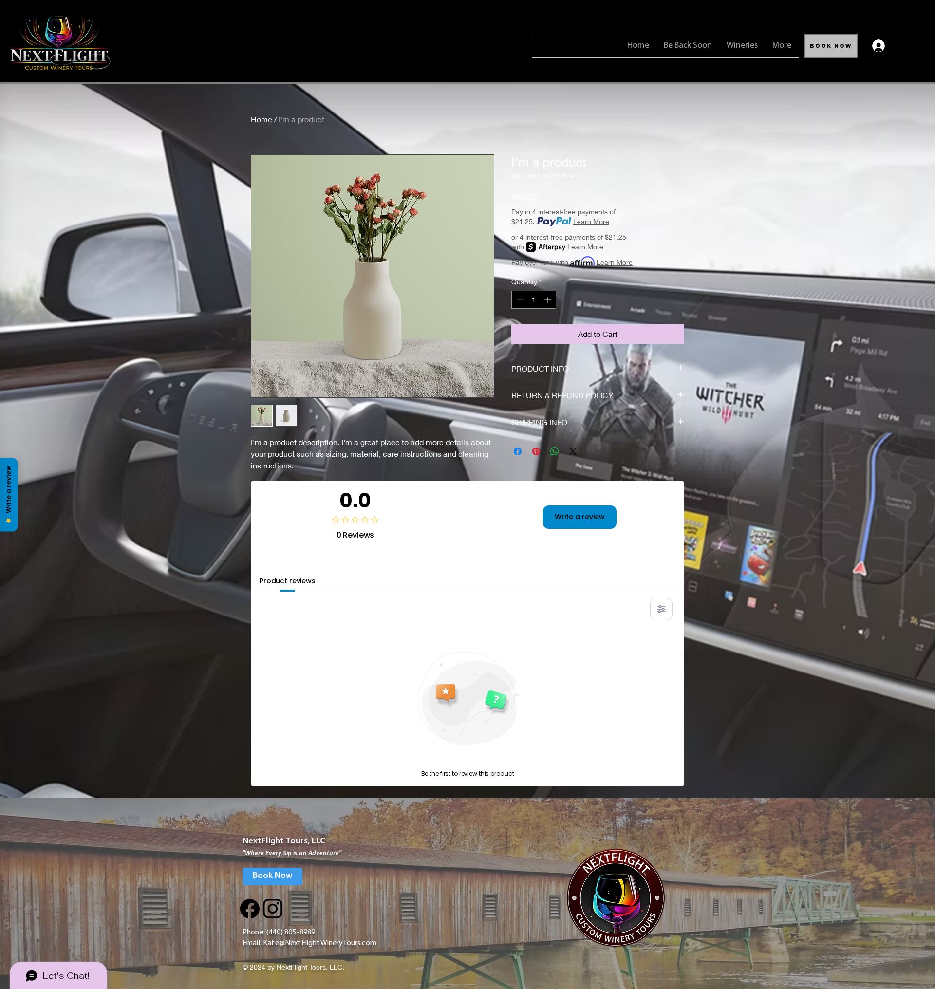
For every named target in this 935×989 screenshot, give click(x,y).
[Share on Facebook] (518, 451)
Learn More (591, 221)
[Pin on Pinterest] (536, 451)
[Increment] (548, 299)
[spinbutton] (533, 299)
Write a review (580, 517)
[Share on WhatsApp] (555, 451)
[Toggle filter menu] (661, 609)
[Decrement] (519, 299)
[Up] (249, 908)
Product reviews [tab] (288, 581)
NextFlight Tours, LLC (284, 841)
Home (261, 119)
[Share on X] (573, 451)
